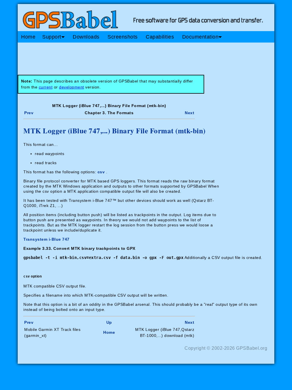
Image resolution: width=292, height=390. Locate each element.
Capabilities (160, 37)
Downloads (86, 37)
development (71, 87)
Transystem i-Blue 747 (46, 239)
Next (189, 112)
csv (101, 172)
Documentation (200, 37)
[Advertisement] (126, 56)
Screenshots (123, 37)
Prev (28, 112)
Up (109, 322)
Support (51, 37)
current (46, 87)
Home (28, 37)
